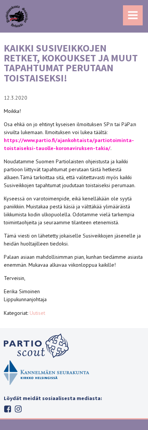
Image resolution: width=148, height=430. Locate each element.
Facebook (8, 409)
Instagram (18, 409)
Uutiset (37, 313)
